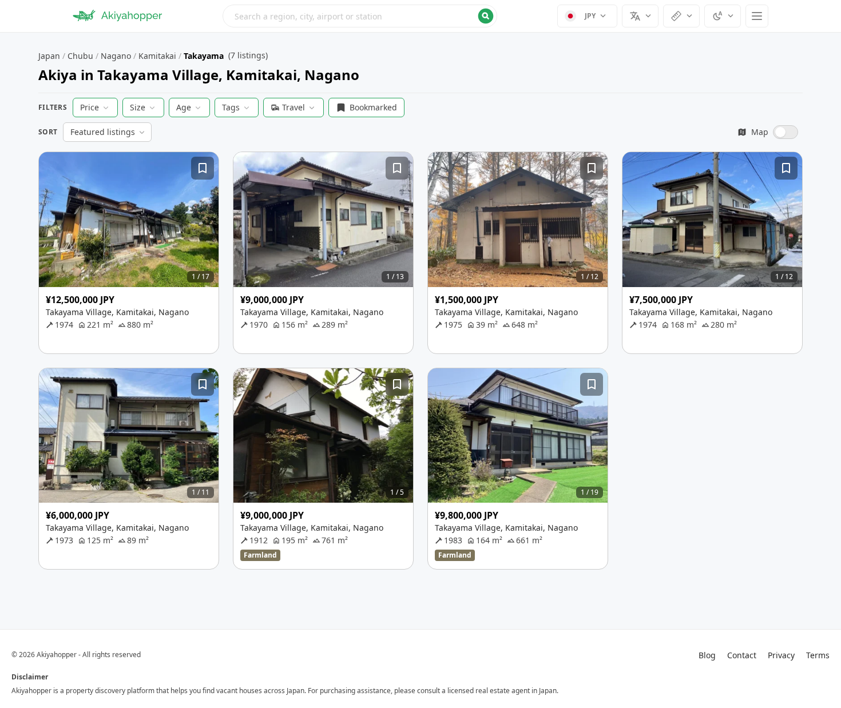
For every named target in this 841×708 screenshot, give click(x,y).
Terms (818, 655)
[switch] (768, 132)
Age (183, 107)
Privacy (781, 655)
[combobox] (360, 16)
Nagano (116, 55)
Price (89, 107)
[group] (129, 219)
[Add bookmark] (202, 168)
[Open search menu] (360, 16)
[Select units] (681, 16)
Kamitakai (157, 55)
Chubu (80, 55)
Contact (741, 655)
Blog (707, 655)
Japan (49, 55)
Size (137, 107)
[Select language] (640, 16)
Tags (231, 107)
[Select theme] (722, 16)
